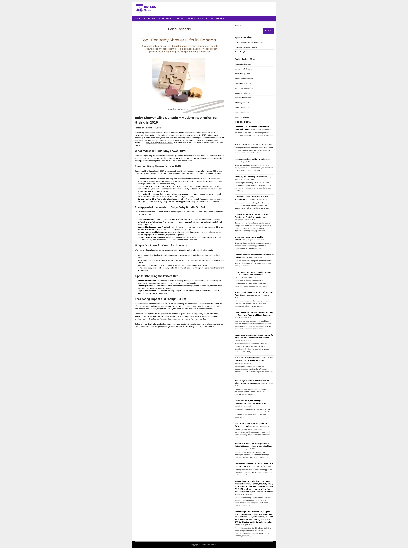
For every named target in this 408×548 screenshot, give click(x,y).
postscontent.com (242, 117)
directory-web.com (242, 93)
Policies (190, 18)
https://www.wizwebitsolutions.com (249, 42)
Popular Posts (165, 18)
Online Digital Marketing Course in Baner (252, 177)
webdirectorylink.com (243, 98)
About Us (179, 18)
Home (137, 18)
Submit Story (149, 18)
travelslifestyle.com (242, 74)
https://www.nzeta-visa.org (246, 47)
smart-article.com (242, 107)
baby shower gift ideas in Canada (159, 143)
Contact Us (202, 18)
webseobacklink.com (243, 64)
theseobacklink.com (243, 83)
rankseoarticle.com (242, 112)
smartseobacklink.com (244, 78)
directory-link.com (242, 103)
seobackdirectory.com (244, 88)
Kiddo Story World (242, 52)
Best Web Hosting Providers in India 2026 (252, 159)
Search (238, 25)
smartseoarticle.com (243, 69)
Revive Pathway (241, 144)
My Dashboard (217, 18)
